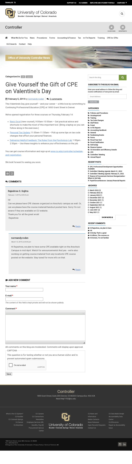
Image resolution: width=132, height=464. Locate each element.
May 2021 (93, 212)
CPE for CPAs (112, 38)
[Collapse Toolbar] (83, 313)
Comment (11, 308)
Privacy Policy (38, 445)
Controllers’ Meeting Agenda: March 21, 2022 (106, 171)
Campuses (121, 3)
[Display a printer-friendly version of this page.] (7, 173)
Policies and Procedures (99, 113)
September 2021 (96, 205)
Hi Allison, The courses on (99, 235)
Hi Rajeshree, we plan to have (100, 228)
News (32, 38)
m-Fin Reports (89, 38)
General (93, 133)
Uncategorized (95, 115)
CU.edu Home (111, 31)
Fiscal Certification (97, 142)
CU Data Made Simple (116, 414)
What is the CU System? (14, 414)
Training (101, 38)
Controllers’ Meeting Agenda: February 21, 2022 (107, 174)
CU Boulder (19, 417)
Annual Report (95, 157)
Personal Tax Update (20, 132)
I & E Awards (11, 44)
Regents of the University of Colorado (19, 445)
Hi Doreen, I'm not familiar (99, 238)
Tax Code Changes (97, 120)
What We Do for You (19, 38)
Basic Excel (15, 121)
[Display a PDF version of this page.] (12, 173)
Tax (79, 38)
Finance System (96, 147)
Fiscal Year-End (96, 140)
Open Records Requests (96, 425)
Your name (11, 286)
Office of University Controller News (29, 57)
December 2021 (95, 198)
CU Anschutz (18, 425)
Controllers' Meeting (97, 155)
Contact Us (92, 428)
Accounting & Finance (66, 38)
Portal (92, 125)
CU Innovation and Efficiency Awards (103, 150)
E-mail (9, 295)
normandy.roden (36, 99)
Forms (52, 38)
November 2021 (95, 200)
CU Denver (19, 422)
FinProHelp (94, 145)
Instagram (120, 444)
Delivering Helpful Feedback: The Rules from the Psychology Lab (41, 140)
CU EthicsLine (114, 422)
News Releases (93, 422)
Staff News (94, 123)
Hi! (91, 230)
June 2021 (94, 210)
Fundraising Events (97, 135)
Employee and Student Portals (102, 3)
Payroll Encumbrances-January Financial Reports (107, 181)
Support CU (71, 3)
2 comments (56, 99)
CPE (23, 77)
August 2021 (94, 207)
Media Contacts (93, 419)
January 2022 (95, 195)
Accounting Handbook (98, 130)
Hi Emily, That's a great (98, 233)
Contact (22, 44)
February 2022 (95, 193)
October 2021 (95, 202)
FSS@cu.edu (71, 399)
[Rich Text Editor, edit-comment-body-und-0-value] (45, 327)
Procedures (42, 38)
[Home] (31, 17)
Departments (123, 31)
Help (30, 44)
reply (78, 226)
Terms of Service (50, 445)
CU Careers (83, 3)
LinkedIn (124, 444)
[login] (57, 445)
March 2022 (94, 190)
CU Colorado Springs (16, 419)
